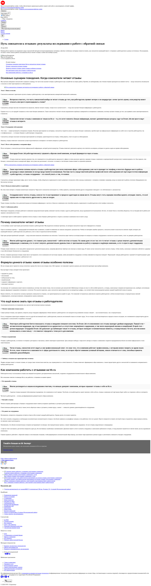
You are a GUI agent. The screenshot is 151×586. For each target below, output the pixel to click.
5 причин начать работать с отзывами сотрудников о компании (23, 473)
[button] (3, 30)
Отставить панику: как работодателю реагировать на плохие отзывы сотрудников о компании (32, 479)
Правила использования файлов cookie (30, 9)
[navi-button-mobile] (2, 35)
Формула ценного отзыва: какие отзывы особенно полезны (23, 68)
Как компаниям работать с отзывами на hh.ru (19, 72)
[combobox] (8, 580)
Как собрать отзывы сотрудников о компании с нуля (19, 476)
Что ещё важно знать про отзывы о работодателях (21, 70)
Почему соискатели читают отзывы (16, 66)
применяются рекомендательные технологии (35, 573)
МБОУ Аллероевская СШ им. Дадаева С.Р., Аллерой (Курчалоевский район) (48, 489)
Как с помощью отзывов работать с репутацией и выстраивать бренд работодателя (29, 482)
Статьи (6, 39)
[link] (4, 26)
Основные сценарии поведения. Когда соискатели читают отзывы (26, 64)
